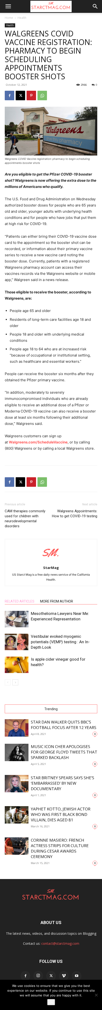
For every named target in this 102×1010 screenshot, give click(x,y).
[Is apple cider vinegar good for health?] (16, 665)
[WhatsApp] (42, 95)
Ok (51, 1002)
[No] (96, 995)
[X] (20, 95)
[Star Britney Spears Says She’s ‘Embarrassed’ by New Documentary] (16, 783)
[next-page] (15, 682)
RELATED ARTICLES (19, 601)
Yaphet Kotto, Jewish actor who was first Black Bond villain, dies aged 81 (60, 814)
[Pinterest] (31, 95)
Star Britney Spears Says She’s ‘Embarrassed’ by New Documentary (62, 783)
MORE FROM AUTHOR (56, 601)
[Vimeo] (64, 976)
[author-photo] (51, 561)
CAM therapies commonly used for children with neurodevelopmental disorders (25, 518)
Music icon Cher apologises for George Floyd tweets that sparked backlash (64, 752)
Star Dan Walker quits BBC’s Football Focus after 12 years (63, 724)
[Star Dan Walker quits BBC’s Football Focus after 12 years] (16, 728)
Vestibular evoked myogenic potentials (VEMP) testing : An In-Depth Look (60, 642)
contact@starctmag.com (60, 943)
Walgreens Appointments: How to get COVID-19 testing (74, 513)
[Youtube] (76, 976)
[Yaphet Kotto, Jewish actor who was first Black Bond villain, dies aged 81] (16, 815)
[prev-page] (8, 682)
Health (22, 18)
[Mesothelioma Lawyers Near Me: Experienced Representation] (16, 619)
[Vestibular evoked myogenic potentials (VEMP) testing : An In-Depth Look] (16, 642)
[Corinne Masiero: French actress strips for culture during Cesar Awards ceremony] (16, 846)
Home (9, 18)
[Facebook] (9, 95)
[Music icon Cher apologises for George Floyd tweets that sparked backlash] (16, 752)
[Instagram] (38, 975)
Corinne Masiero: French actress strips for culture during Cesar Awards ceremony (60, 848)
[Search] (95, 6)
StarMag (51, 567)
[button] (8, 6)
